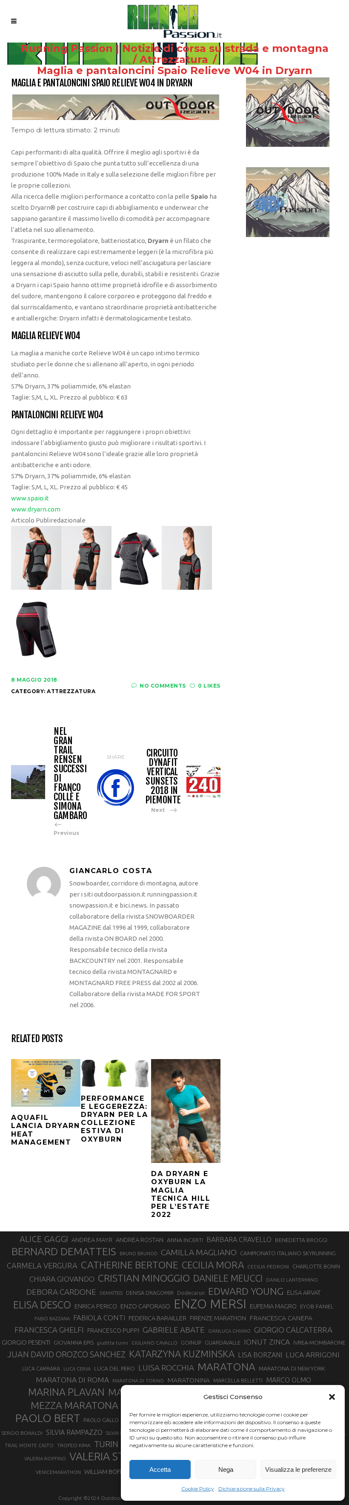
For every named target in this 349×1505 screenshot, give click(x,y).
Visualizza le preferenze (298, 1469)
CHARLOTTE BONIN (316, 1266)
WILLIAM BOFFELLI (109, 1471)
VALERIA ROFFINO (45, 1458)
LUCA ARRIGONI (313, 1355)
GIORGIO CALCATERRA (293, 1329)
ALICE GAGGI (44, 1239)
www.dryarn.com (35, 509)
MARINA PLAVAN (66, 1391)
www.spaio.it (30, 498)
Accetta (160, 1469)
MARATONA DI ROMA (72, 1380)
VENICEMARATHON (58, 1472)
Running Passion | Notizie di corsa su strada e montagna (175, 48)
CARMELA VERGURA (42, 1265)
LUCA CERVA (77, 1368)
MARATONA (226, 1366)
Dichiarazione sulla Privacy (251, 1488)
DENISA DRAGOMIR (150, 1293)
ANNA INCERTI (185, 1240)
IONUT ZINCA (267, 1342)
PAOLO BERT (47, 1418)
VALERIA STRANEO (114, 1456)
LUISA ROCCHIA (166, 1367)
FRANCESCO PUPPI (113, 1330)
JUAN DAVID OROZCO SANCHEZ (66, 1354)
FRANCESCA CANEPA (280, 1318)
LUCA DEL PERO (114, 1368)
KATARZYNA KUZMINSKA (182, 1353)
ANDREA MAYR (92, 1240)
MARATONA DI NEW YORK (292, 1368)
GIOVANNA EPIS (74, 1342)
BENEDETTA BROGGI (301, 1240)
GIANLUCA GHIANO (229, 1331)
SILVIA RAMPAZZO (74, 1432)
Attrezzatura (174, 59)
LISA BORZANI (260, 1355)
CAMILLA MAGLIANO (199, 1252)
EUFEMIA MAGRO (273, 1306)
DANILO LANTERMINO (292, 1279)
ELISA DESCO (42, 1304)
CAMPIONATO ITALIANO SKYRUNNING (288, 1253)
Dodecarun (191, 1293)
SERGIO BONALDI (22, 1433)
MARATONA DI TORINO (138, 1380)
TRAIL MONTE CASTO (29, 1445)
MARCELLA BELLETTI (238, 1380)
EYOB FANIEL (317, 1306)
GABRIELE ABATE (174, 1329)
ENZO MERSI (210, 1304)
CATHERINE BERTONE (129, 1264)
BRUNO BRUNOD (138, 1253)
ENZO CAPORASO (145, 1306)
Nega (225, 1469)
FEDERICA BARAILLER (157, 1318)
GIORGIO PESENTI (26, 1342)
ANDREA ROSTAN (139, 1239)
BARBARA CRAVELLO (239, 1239)
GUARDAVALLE (222, 1342)
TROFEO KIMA (74, 1445)
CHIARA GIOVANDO (61, 1279)
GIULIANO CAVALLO (154, 1342)
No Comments (163, 686)
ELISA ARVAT (304, 1292)
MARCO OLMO (288, 1380)
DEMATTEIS (111, 1293)
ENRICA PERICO (95, 1306)
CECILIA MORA (213, 1264)
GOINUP (191, 1342)
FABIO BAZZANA (52, 1318)
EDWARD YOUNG (245, 1291)
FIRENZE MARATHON (218, 1318)
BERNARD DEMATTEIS (63, 1251)
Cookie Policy (197, 1488)
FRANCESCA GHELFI (49, 1329)
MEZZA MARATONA (74, 1405)
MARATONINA (188, 1380)
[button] (332, 1397)
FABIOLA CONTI (99, 1318)
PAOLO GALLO (101, 1420)
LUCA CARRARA (41, 1368)
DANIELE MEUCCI (228, 1278)
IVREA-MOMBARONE (319, 1342)
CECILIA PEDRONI (268, 1266)
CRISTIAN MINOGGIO (144, 1277)
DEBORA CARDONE (61, 1292)
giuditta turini (112, 1342)
